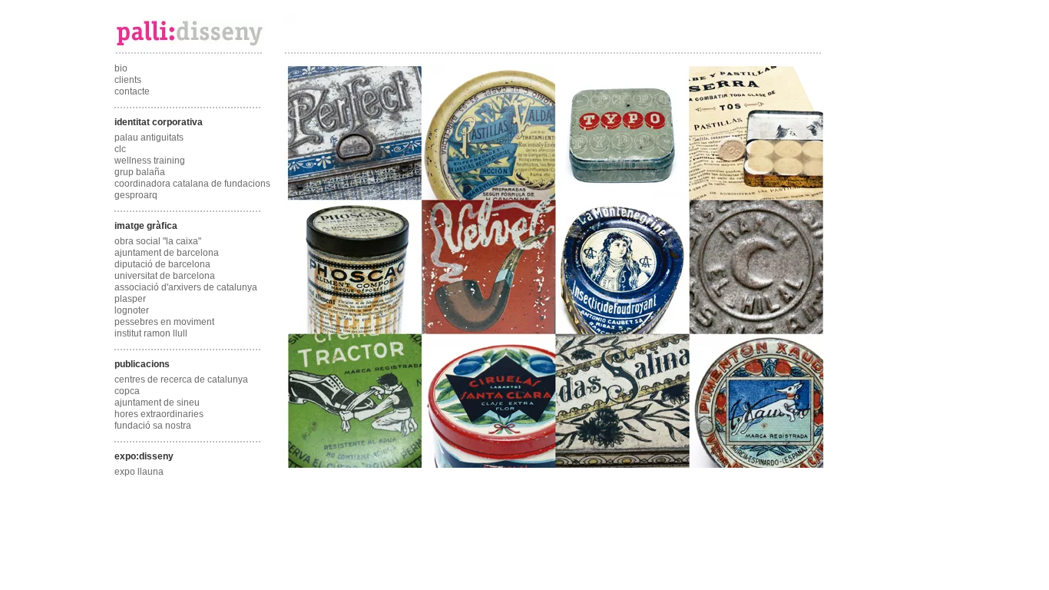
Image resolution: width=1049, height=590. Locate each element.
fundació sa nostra (152, 425)
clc (120, 149)
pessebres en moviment (164, 322)
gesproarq (135, 195)
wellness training (149, 160)
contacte (132, 91)
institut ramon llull (150, 333)
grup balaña (139, 172)
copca (127, 391)
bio (120, 68)
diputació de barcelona (162, 264)
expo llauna (139, 471)
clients (127, 80)
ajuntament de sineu (157, 402)
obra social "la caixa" (157, 241)
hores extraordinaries (159, 414)
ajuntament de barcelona (166, 252)
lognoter (131, 310)
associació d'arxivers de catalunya (185, 287)
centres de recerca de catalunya (181, 379)
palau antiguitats (149, 137)
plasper (130, 298)
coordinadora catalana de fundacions (192, 183)
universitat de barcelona (164, 275)
